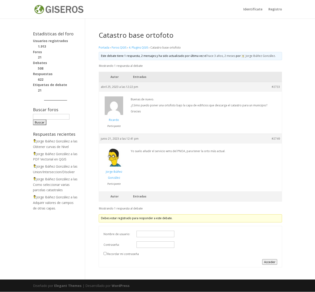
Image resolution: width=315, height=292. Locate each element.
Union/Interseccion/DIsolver (54, 172)
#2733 (276, 87)
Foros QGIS (119, 47)
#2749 (276, 139)
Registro (275, 9)
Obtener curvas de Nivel (51, 146)
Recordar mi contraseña (123, 254)
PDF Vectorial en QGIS (49, 159)
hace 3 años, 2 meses (221, 56)
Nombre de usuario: (117, 234)
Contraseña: (111, 245)
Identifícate (252, 9)
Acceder (269, 262)
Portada (104, 47)
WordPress (121, 285)
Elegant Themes (68, 285)
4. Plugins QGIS (138, 47)
